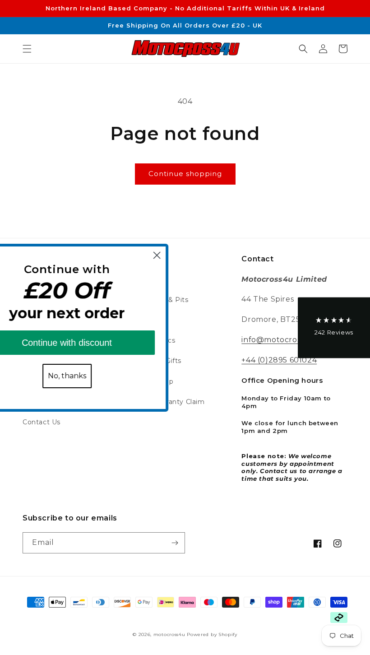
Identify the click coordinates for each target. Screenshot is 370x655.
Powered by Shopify (212, 634)
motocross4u (169, 634)
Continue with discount (97, 343)
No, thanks (97, 376)
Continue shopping (185, 173)
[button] (27, 49)
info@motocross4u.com (287, 339)
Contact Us (41, 422)
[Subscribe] (175, 542)
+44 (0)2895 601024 (279, 360)
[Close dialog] (187, 255)
